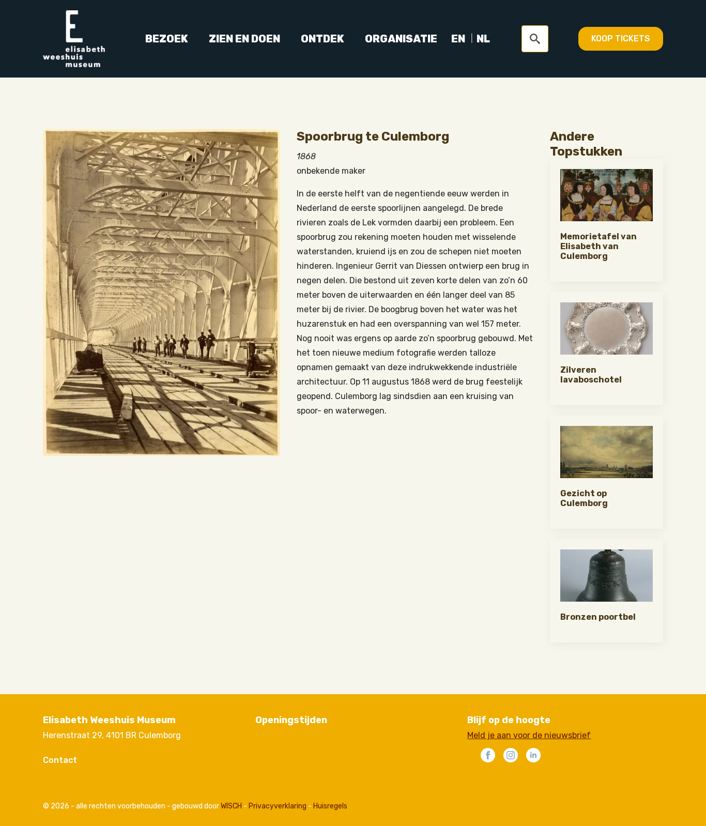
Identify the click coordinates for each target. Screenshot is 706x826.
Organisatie (401, 39)
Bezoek (166, 39)
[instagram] (510, 755)
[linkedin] (533, 755)
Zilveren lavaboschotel (591, 375)
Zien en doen (244, 39)
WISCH (231, 806)
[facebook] (488, 755)
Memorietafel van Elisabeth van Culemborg (598, 246)
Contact (60, 760)
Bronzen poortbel (598, 617)
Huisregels (330, 806)
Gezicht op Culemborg (584, 498)
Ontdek (322, 39)
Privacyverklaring (277, 806)
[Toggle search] (534, 38)
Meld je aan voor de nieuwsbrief (529, 735)
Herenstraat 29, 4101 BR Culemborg (112, 735)
